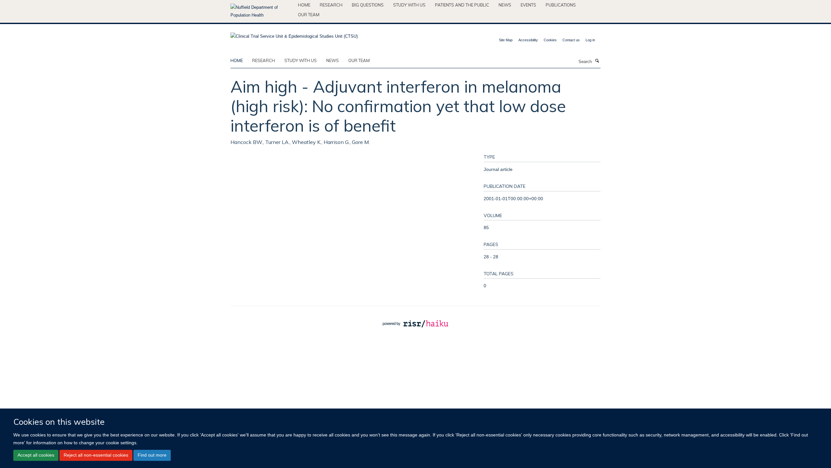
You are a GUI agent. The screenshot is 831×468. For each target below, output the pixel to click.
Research (331, 4)
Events (528, 4)
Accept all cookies (36, 455)
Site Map (506, 40)
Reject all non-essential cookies (96, 455)
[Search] (597, 61)
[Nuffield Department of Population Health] (261, 11)
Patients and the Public (462, 4)
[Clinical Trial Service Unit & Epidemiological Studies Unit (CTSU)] (294, 34)
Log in (590, 40)
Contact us (571, 40)
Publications (561, 4)
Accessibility (528, 40)
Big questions (368, 4)
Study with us (409, 4)
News (505, 4)
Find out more (152, 455)
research (263, 60)
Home (304, 4)
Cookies (550, 40)
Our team (308, 14)
